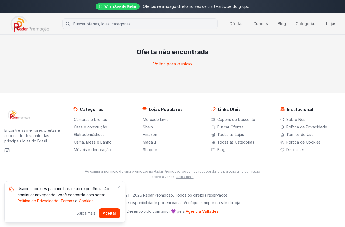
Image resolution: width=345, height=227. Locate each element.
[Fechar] (119, 187)
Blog (282, 23)
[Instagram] (7, 150)
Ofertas (236, 23)
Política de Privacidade (38, 200)
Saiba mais (185, 177)
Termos (67, 200)
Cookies (86, 200)
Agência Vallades (202, 211)
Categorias (306, 23)
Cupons (260, 23)
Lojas (331, 23)
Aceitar (109, 213)
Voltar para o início (172, 64)
